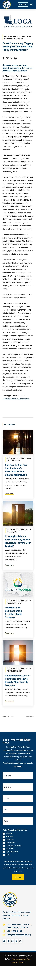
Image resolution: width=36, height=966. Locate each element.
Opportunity (9, 849)
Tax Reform (9, 839)
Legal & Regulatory (12, 852)
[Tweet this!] (8, 58)
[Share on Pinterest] (12, 58)
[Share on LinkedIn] (16, 58)
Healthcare (9, 836)
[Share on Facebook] (4, 58)
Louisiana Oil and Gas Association (16, 399)
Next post (29, 716)
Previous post (8, 716)
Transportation (10, 842)
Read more (9, 494)
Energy (8, 855)
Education (9, 833)
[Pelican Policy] (7, 4)
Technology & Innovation (13, 845)
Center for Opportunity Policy (19, 458)
